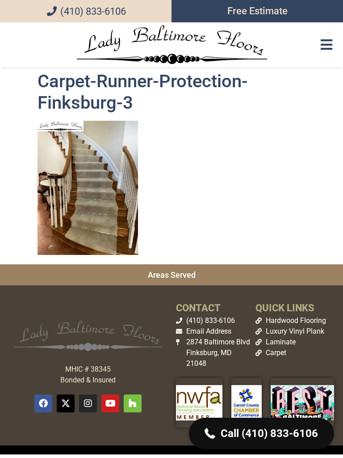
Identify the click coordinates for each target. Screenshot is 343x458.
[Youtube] (110, 403)
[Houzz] (133, 403)
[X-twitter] (66, 403)
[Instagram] (88, 403)
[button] (326, 44)
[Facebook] (43, 403)
